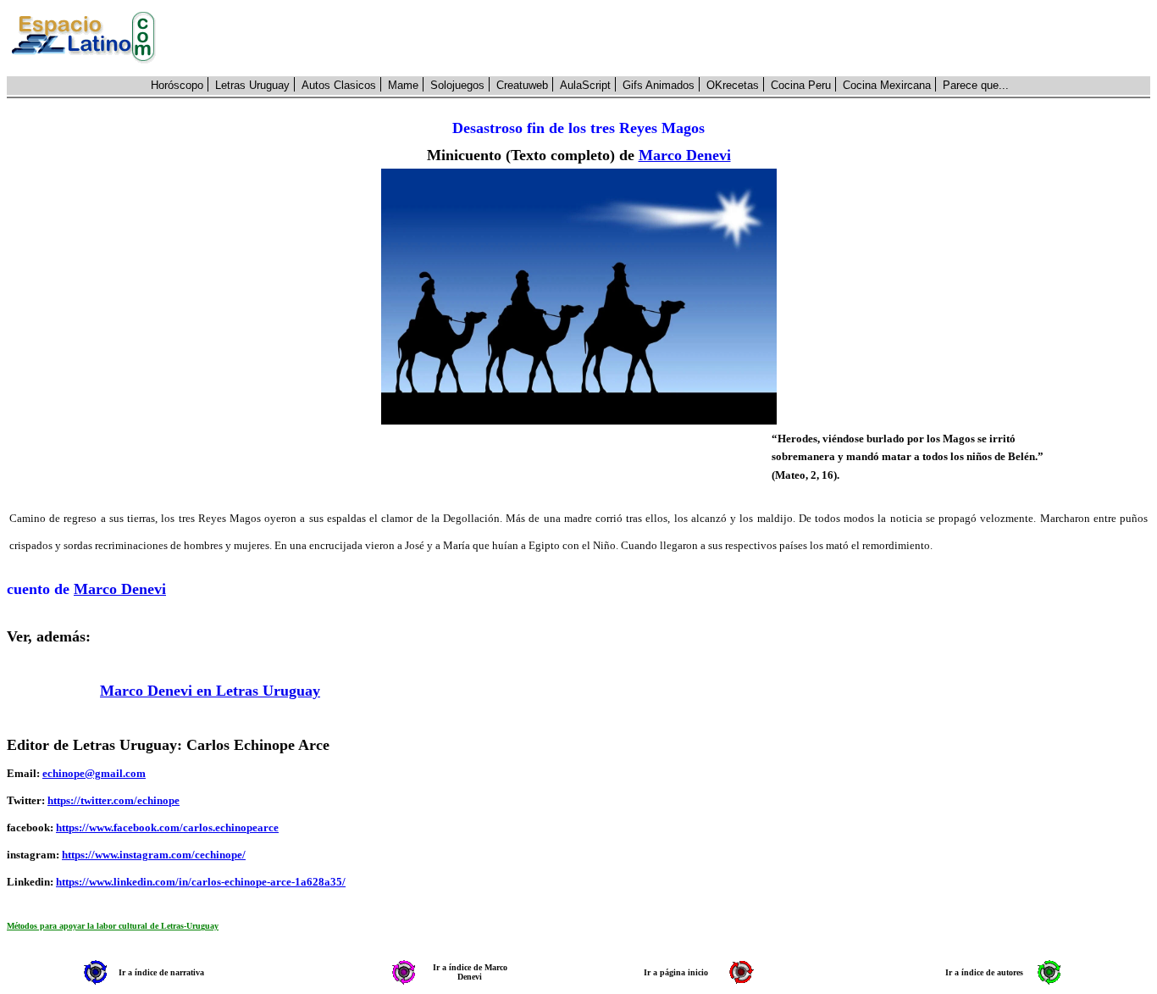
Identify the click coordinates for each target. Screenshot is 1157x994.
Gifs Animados (659, 85)
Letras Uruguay (252, 85)
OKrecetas (732, 85)
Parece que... (976, 85)
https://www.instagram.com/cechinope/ (154, 854)
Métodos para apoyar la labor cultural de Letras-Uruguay (113, 925)
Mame (403, 85)
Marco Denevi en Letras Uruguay (210, 690)
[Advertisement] (662, 38)
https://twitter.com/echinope (113, 800)
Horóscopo (177, 85)
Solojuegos (457, 85)
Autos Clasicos (339, 85)
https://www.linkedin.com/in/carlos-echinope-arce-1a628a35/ (201, 881)
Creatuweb (522, 85)
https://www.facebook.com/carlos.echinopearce (167, 827)
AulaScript (585, 85)
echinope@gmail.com (94, 773)
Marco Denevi (685, 155)
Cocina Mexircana (887, 85)
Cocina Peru (801, 85)
